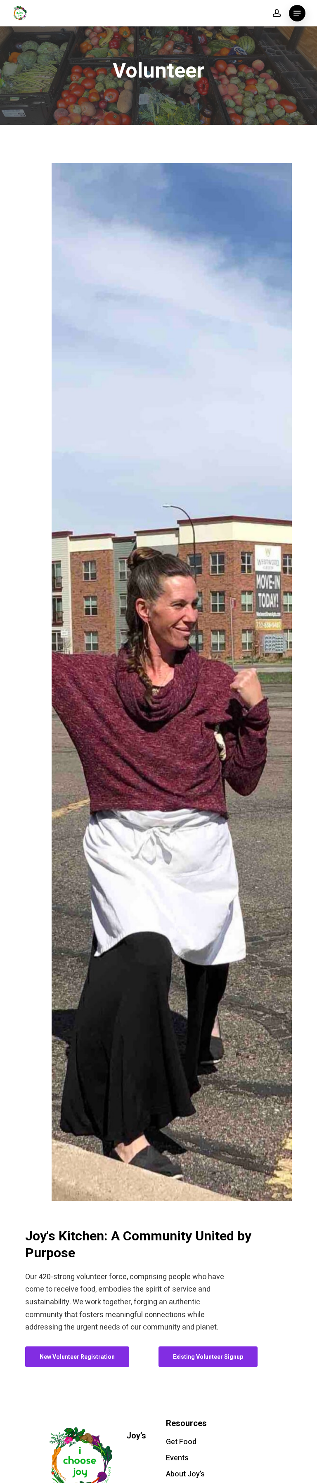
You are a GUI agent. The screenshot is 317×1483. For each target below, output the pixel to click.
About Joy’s (185, 1474)
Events (177, 1458)
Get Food (181, 1442)
